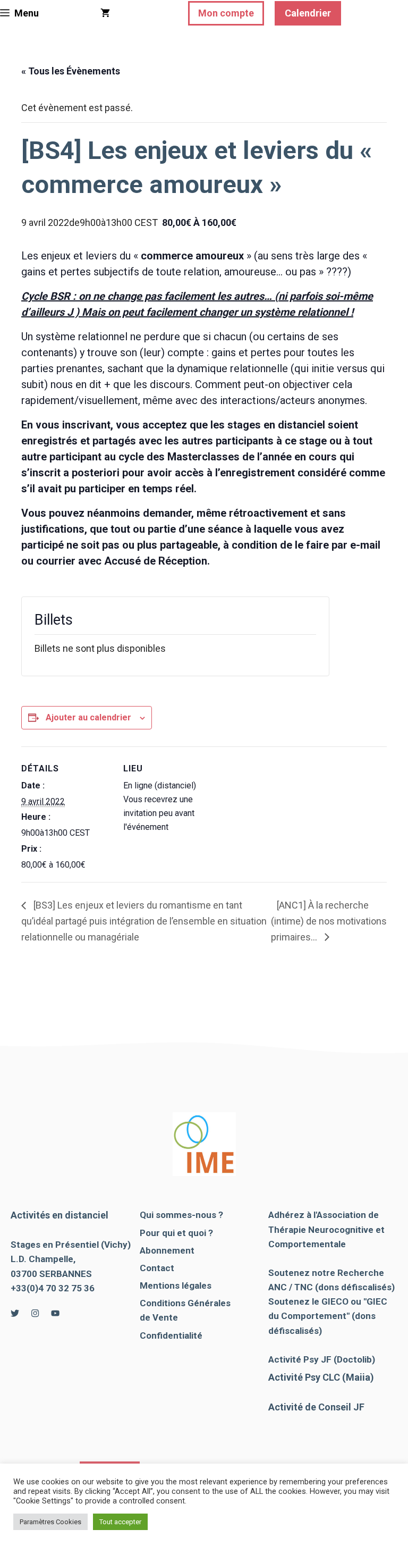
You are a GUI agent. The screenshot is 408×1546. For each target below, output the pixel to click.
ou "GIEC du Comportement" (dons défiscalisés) (327, 1315)
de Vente (159, 1317)
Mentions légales (175, 1285)
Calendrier (308, 13)
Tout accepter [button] (120, 1522)
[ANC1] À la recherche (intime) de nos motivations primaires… (329, 921)
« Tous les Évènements (70, 71)
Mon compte (226, 13)
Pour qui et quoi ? (176, 1233)
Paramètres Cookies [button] (50, 1522)
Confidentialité (171, 1335)
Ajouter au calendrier (88, 717)
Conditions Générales (185, 1303)
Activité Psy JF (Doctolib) (321, 1359)
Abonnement (167, 1250)
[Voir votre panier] (105, 13)
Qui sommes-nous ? (181, 1214)
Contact (157, 1268)
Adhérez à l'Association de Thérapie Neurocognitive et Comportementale (326, 1229)
